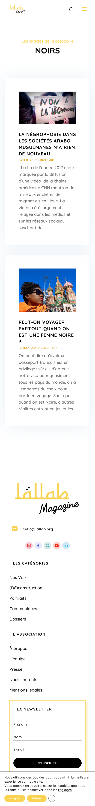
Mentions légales (25, 690)
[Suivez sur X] (47, 545)
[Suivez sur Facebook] (38, 545)
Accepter (15, 798)
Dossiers (17, 619)
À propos (18, 648)
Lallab (28, 160)
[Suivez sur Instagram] (29, 545)
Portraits (18, 598)
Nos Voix (18, 577)
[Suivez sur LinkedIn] (66, 545)
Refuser (37, 798)
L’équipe (17, 658)
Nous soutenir (22, 679)
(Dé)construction (25, 587)
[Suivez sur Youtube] (56, 545)
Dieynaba (30, 347)
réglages (65, 790)
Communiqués (23, 608)
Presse (15, 669)
